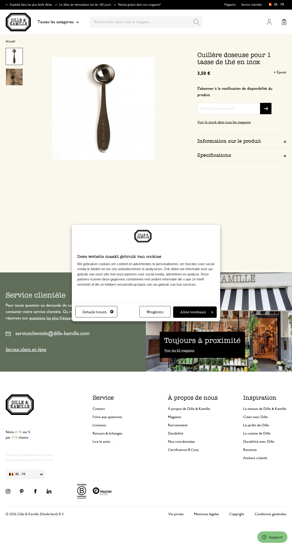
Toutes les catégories (56, 22)
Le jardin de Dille (256, 425)
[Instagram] (8, 491)
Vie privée (176, 514)
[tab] (241, 141)
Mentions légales (206, 514)
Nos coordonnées (181, 441)
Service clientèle (251, 4)
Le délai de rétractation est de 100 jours (85, 4)
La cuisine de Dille (257, 433)
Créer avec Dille (255, 417)
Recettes (250, 450)
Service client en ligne (26, 349)
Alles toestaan (193, 312)
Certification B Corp (183, 450)
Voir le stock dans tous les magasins (224, 122)
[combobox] (146, 22)
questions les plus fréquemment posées (62, 318)
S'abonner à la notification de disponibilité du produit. (234, 92)
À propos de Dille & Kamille (189, 409)
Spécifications (214, 155)
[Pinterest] (21, 491)
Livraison (99, 425)
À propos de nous (193, 397)
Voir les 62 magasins (179, 350)
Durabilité (175, 433)
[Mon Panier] (284, 22)
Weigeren (155, 312)
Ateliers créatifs (255, 458)
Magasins (229, 4)
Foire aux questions (107, 417)
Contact (99, 409)
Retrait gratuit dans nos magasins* (139, 4)
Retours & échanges (107, 433)
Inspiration (259, 397)
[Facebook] (35, 491)
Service (103, 397)
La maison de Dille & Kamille (264, 409)
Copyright (236, 514)
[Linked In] (49, 491)
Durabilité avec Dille (258, 441)
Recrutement (178, 425)
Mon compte (269, 22)
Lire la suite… (103, 441)
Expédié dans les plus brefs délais (31, 4)
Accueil (10, 41)
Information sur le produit (229, 141)
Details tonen (94, 312)
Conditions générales (270, 514)
